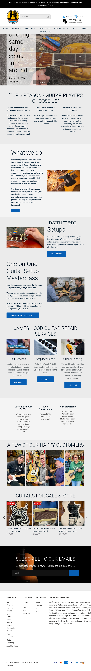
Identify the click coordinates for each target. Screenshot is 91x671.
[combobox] (35, 16)
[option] (19, 520)
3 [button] (47, 541)
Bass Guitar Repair (9, 617)
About (38, 602)
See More (18, 382)
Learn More (56, 254)
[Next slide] (49, 82)
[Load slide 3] (45, 82)
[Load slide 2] (43, 82)
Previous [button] (4, 517)
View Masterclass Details (23, 315)
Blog (37, 611)
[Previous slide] (36, 82)
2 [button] (43, 541)
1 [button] (40, 541)
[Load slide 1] (40, 82)
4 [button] (50, 541)
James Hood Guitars (22, 662)
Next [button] (86, 517)
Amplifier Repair (13, 646)
